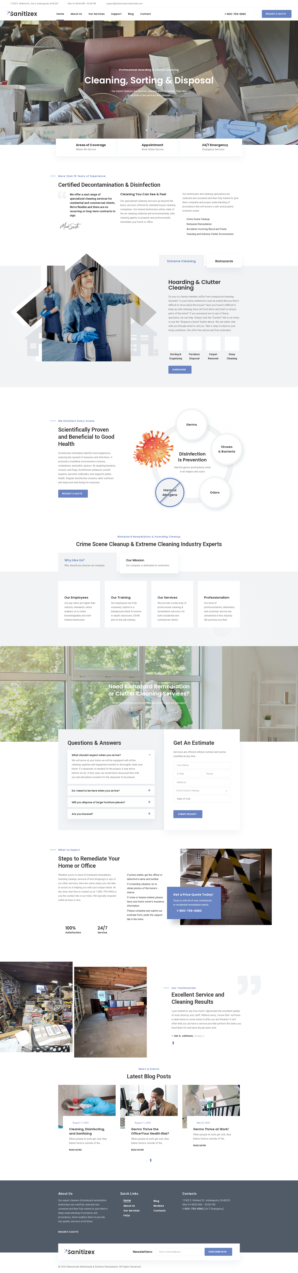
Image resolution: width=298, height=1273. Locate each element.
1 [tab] (146, 129)
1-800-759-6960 (235, 14)
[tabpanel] (149, 83)
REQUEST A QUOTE (276, 13)
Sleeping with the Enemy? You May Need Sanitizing (149, 1133)
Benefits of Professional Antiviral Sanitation (88, 1131)
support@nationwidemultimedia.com (124, 3)
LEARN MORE (179, 369)
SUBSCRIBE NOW (217, 1251)
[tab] (181, 261)
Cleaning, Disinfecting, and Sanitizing (211, 1131)
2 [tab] (151, 130)
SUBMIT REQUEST (187, 814)
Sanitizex (23, 14)
